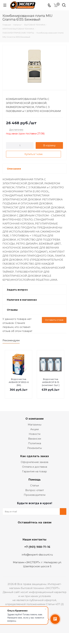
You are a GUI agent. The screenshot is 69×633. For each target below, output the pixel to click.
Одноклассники (37, 530)
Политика (34, 443)
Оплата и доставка (34, 466)
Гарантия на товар (34, 471)
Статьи (34, 485)
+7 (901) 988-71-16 (37, 546)
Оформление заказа (34, 462)
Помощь (34, 479)
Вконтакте (21, 530)
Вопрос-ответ (34, 490)
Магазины (34, 424)
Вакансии (34, 438)
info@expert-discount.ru (37, 554)
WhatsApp (46, 530)
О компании (34, 418)
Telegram (29, 530)
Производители (34, 494)
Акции (34, 429)
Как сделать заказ (34, 456)
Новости (34, 434)
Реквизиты (34, 448)
